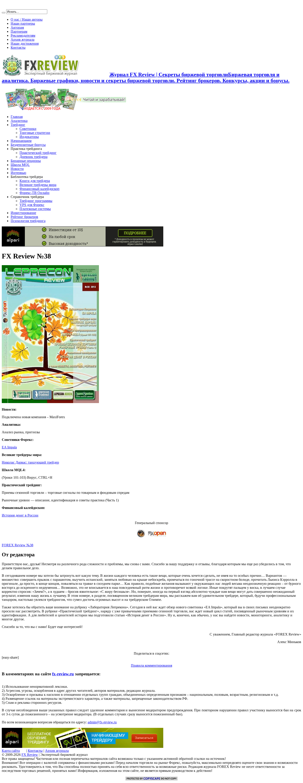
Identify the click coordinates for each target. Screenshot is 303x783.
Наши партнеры (23, 23)
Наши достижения (25, 43)
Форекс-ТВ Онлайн (34, 193)
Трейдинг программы (36, 201)
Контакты (18, 47)
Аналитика (19, 121)
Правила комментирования (151, 665)
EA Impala (9, 447)
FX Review (30, 755)
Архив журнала (22, 39)
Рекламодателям (23, 35)
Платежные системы (35, 209)
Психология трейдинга (28, 221)
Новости (17, 169)
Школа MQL (20, 165)
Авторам (17, 27)
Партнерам (19, 31)
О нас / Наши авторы (27, 19)
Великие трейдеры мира (38, 185)
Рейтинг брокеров (24, 217)
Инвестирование (23, 213)
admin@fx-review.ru (102, 722)
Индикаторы (29, 137)
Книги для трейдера (35, 181)
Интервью (18, 173)
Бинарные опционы (26, 161)
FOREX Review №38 (17, 545)
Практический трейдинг (38, 153)
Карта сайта (11, 751)
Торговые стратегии (35, 133)
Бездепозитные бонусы (28, 145)
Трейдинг (18, 125)
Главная (17, 117)
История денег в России (20, 515)
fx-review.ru (63, 674)
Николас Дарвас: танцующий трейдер (30, 462)
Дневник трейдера (33, 157)
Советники (28, 129)
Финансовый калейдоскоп (39, 189)
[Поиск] (3, 12)
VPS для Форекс (32, 205)
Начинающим (21, 141)
